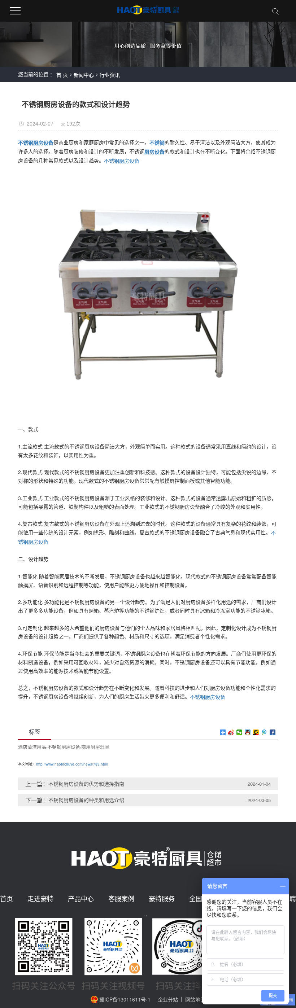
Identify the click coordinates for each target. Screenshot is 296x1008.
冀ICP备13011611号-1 (125, 999)
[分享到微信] (239, 732)
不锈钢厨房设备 (121, 161)
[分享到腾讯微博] (264, 732)
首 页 (62, 74)
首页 (6, 898)
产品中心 (81, 898)
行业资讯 (110, 74)
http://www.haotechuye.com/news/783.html (72, 764)
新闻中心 (84, 74)
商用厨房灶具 (95, 747)
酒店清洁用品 (32, 747)
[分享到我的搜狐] (256, 732)
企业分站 (168, 999)
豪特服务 (162, 898)
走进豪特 (40, 898)
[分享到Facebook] (273, 732)
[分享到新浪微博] (231, 732)
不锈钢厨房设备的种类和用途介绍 (86, 799)
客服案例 (121, 898)
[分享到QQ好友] (248, 732)
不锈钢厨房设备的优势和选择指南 (86, 783)
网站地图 (195, 999)
